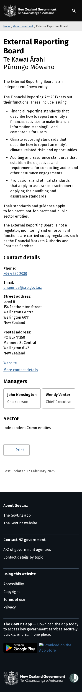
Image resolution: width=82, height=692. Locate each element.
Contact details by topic (23, 557)
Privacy (9, 607)
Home (6, 26)
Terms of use (14, 599)
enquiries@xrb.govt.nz (22, 287)
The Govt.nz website (20, 523)
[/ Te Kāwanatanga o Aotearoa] (30, 11)
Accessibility (13, 584)
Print (19, 450)
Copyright (11, 592)
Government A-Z (23, 26)
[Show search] (74, 11)
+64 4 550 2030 (15, 273)
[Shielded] (74, 678)
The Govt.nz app (17, 515)
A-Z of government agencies (27, 549)
